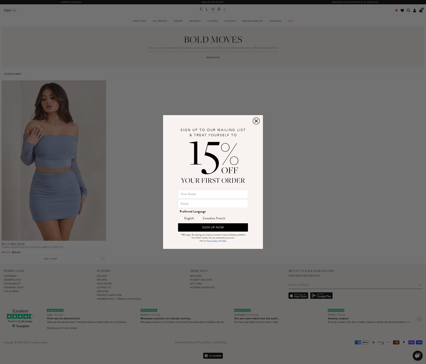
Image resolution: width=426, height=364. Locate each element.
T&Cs (224, 240)
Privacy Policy (212, 240)
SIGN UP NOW (213, 227)
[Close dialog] (256, 121)
